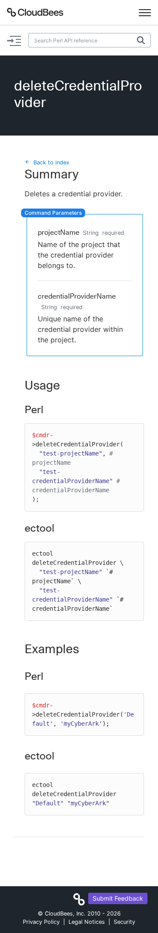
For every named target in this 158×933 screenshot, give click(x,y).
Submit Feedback (118, 898)
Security (124, 922)
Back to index (51, 162)
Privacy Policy (41, 922)
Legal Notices (86, 922)
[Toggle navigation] (145, 12)
